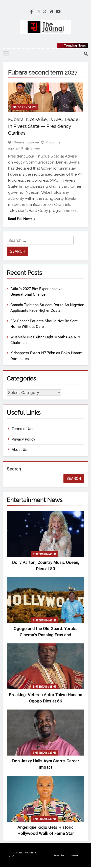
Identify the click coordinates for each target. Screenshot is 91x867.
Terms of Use (23, 428)
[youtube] (58, 12)
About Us (19, 449)
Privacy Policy (23, 439)
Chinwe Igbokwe (25, 142)
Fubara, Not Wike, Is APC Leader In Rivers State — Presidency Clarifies (44, 126)
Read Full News (20, 218)
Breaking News (24, 107)
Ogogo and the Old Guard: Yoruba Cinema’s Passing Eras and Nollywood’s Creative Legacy (46, 635)
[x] (44, 12)
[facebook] (31, 12)
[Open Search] (86, 54)
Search (14, 468)
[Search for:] (40, 241)
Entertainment (44, 554)
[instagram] (37, 12)
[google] (51, 12)
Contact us (75, 855)
